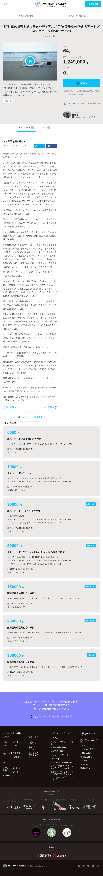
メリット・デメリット (60, 754)
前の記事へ (11, 407)
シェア (69, 103)
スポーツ (16, 768)
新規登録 (94, 4)
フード (16, 771)
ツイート (79, 103)
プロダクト (17, 753)
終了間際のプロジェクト (33, 755)
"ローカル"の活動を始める (62, 762)
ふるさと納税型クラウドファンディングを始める (62, 767)
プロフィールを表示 (86, 117)
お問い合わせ (86, 753)
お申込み (54, 738)
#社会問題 (8, 100)
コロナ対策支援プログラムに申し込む (62, 778)
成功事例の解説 (57, 751)
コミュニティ (8, 754)
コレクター (43, 127)
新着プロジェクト (33, 748)
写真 (5, 745)
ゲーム (16, 749)
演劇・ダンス (17, 757)
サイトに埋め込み (93, 103)
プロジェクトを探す (26, 16)
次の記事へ (49, 407)
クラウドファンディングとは (62, 742)
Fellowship (55, 758)
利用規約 (84, 760)
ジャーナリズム (8, 776)
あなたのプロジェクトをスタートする (53, 716)
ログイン (7, 4)
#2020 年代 (85, 745)
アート (58, 36)
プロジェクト (10, 127)
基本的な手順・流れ (59, 747)
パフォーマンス (8, 769)
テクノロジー (17, 763)
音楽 (15, 745)
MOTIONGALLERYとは (89, 740)
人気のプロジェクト (33, 742)
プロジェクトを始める (77, 16)
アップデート (26, 127)
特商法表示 (85, 768)
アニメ (6, 749)
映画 (5, 741)
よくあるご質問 (87, 749)
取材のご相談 (86, 756)
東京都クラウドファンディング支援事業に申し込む (62, 772)
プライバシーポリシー (89, 764)
